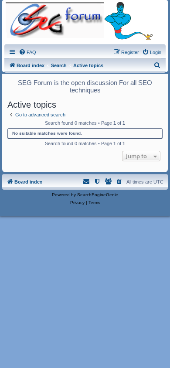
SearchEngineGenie (97, 194)
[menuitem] (27, 52)
